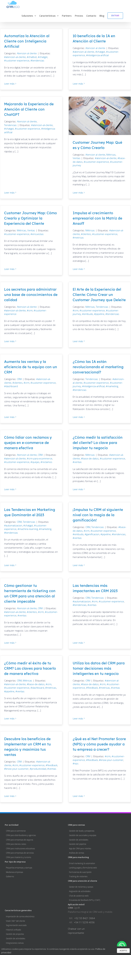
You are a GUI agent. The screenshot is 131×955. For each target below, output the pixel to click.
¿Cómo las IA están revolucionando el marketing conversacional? (98, 366)
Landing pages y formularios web (83, 867)
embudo (88, 314)
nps (76, 763)
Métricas (111, 154)
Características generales (18, 910)
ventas (78, 462)
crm (30, 310)
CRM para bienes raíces (16, 844)
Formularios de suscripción (80, 872)
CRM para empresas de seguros (19, 839)
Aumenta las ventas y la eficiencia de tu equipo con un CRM (30, 366)
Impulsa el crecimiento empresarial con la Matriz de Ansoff (97, 218)
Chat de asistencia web (79, 895)
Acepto (123, 950)
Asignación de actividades (79, 891)
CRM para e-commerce (16, 830)
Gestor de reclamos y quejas (81, 886)
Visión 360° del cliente (15, 921)
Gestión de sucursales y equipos (82, 835)
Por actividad (11, 825)
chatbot (32, 57)
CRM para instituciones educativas (20, 848)
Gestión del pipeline (77, 844)
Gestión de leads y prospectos (81, 830)
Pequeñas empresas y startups (19, 867)
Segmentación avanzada (16, 925)
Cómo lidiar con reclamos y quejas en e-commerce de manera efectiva (28, 442)
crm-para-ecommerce (40, 458)
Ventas (76, 158)
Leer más (9, 83)
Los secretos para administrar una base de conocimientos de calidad (31, 294)
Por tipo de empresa (15, 861)
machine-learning (28, 529)
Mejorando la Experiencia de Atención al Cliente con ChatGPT (29, 109)
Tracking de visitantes (78, 876)
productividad (38, 768)
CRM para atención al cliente (82, 881)
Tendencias (10, 125)
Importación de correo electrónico (20, 916)
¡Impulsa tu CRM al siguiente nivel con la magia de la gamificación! (98, 514)
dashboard (12, 386)
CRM (19, 379)
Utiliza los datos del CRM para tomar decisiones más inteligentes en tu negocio (99, 668)
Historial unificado (13, 929)
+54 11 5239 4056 (84, 922)
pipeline (100, 314)
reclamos (47, 462)
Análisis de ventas (76, 852)
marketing (112, 386)
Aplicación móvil (76, 904)
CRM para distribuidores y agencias (21, 835)
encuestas (38, 234)
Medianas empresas (14, 872)
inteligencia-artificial (98, 55)
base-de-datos (91, 458)
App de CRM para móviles (80, 848)
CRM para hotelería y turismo (18, 857)
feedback (93, 687)
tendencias (38, 60)
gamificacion (92, 534)
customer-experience (17, 60)
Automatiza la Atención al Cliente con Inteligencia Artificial (26, 41)
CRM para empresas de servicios (20, 852)
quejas (35, 462)
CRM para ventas (76, 825)
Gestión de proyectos (15, 934)
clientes (87, 234)
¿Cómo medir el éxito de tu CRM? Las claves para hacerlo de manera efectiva (30, 668)
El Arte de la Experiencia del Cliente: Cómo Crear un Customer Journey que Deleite (99, 294)
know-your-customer (17, 768)
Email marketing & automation (82, 863)
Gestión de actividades (78, 839)
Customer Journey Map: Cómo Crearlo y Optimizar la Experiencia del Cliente (30, 218)
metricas (79, 237)
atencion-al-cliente (16, 57)
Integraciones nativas (15, 943)
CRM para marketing (78, 857)
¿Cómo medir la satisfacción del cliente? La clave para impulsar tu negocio (98, 442)
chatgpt (43, 57)
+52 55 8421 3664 (84, 918)
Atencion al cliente (27, 53)
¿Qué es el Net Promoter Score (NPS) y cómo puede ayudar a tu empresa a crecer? (99, 744)
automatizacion (14, 525)
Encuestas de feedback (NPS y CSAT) (84, 900)
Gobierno (10, 876)
